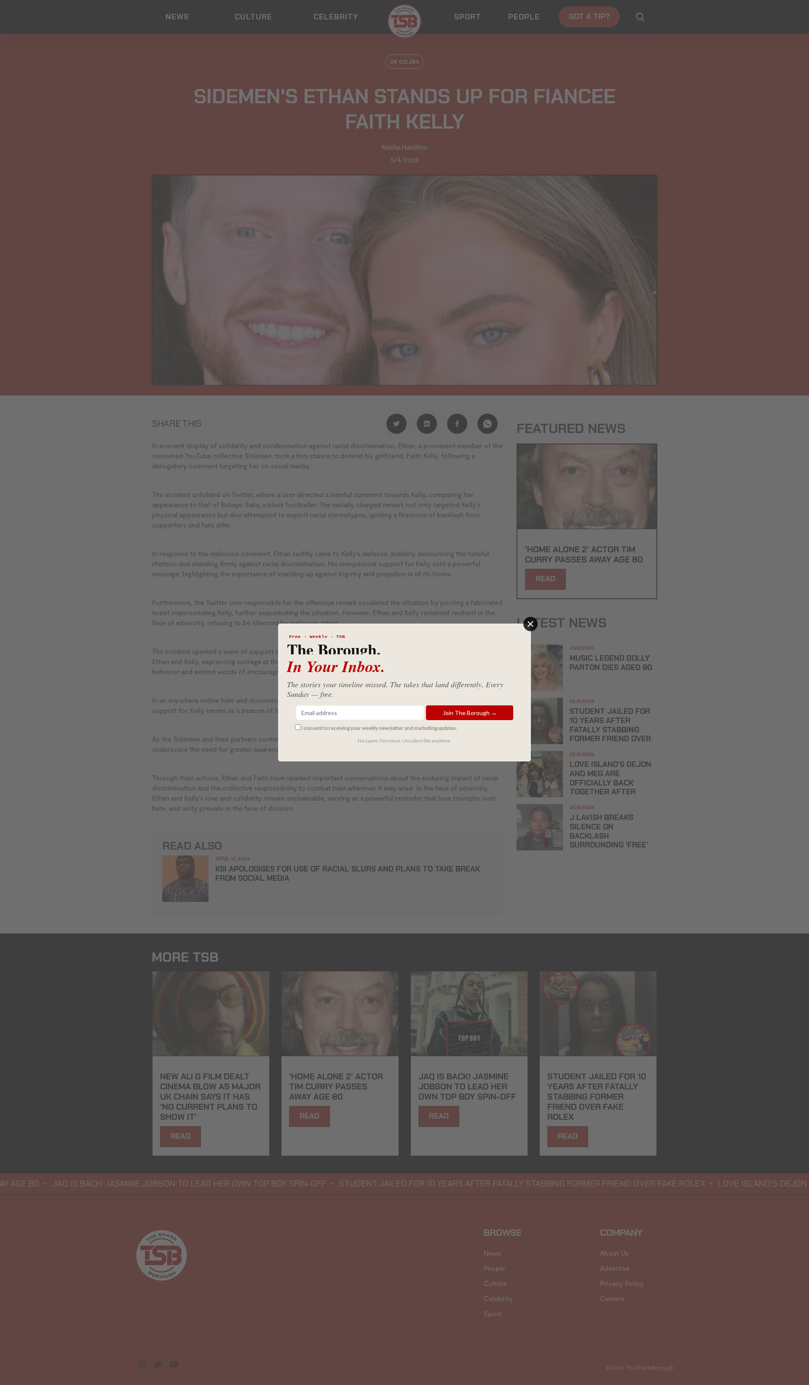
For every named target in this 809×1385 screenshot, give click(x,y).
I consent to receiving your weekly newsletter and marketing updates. (379, 728)
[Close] (530, 624)
